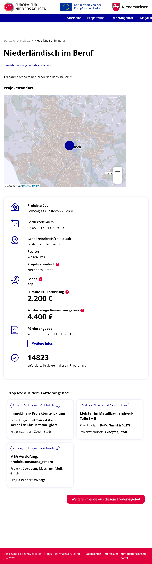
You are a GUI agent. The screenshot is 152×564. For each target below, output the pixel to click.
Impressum (111, 553)
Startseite (74, 18)
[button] (69, 145)
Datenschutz (93, 553)
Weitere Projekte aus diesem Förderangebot (106, 499)
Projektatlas (95, 18)
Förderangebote (122, 18)
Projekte (25, 40)
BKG (24, 185)
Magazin (146, 18)
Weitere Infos (42, 343)
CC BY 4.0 (33, 185)
